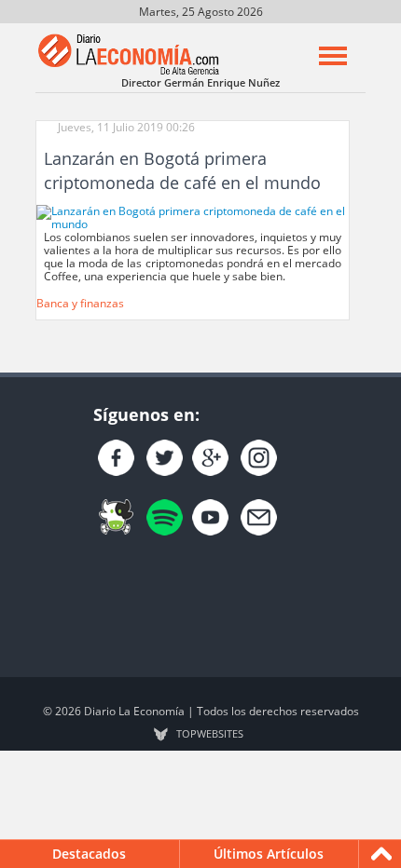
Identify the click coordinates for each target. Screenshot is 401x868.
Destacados (89, 853)
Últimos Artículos (269, 853)
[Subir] (381, 854)
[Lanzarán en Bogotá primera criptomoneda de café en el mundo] (192, 216)
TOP (209, 733)
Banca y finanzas (80, 303)
